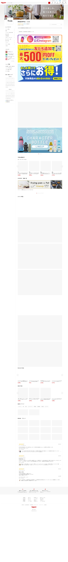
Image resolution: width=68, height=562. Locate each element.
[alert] (40, 30)
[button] (65, 3)
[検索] (49, 5)
